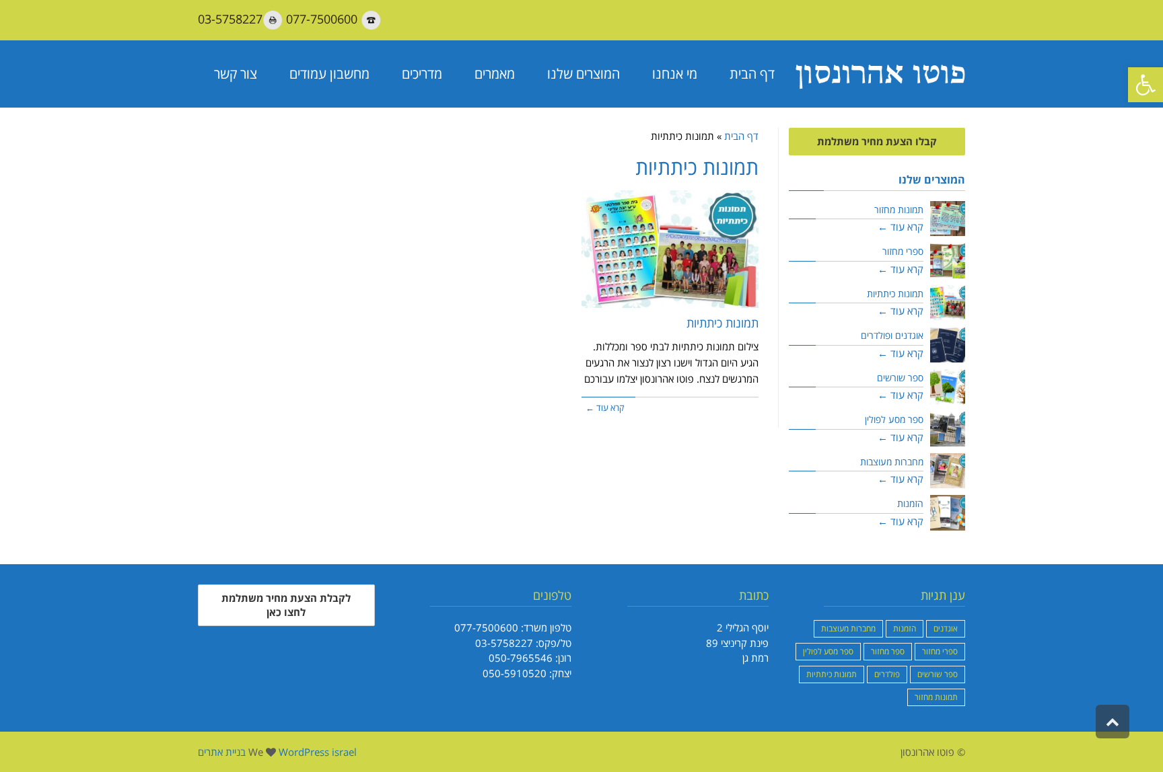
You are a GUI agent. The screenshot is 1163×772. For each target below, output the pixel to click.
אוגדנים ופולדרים (892, 336)
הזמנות (910, 504)
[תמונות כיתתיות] (670, 249)
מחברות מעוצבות (891, 462)
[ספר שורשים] (948, 387)
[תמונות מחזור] (948, 219)
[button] (1145, 84)
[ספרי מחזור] (948, 260)
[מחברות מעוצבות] (948, 471)
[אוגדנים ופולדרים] (948, 344)
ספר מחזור (888, 651)
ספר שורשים (900, 378)
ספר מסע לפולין (894, 420)
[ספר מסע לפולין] (948, 429)
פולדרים (887, 674)
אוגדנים (945, 628)
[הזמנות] (948, 513)
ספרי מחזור (902, 251)
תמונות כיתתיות (722, 323)
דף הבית (741, 136)
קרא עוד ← (605, 407)
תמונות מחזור (898, 210)
